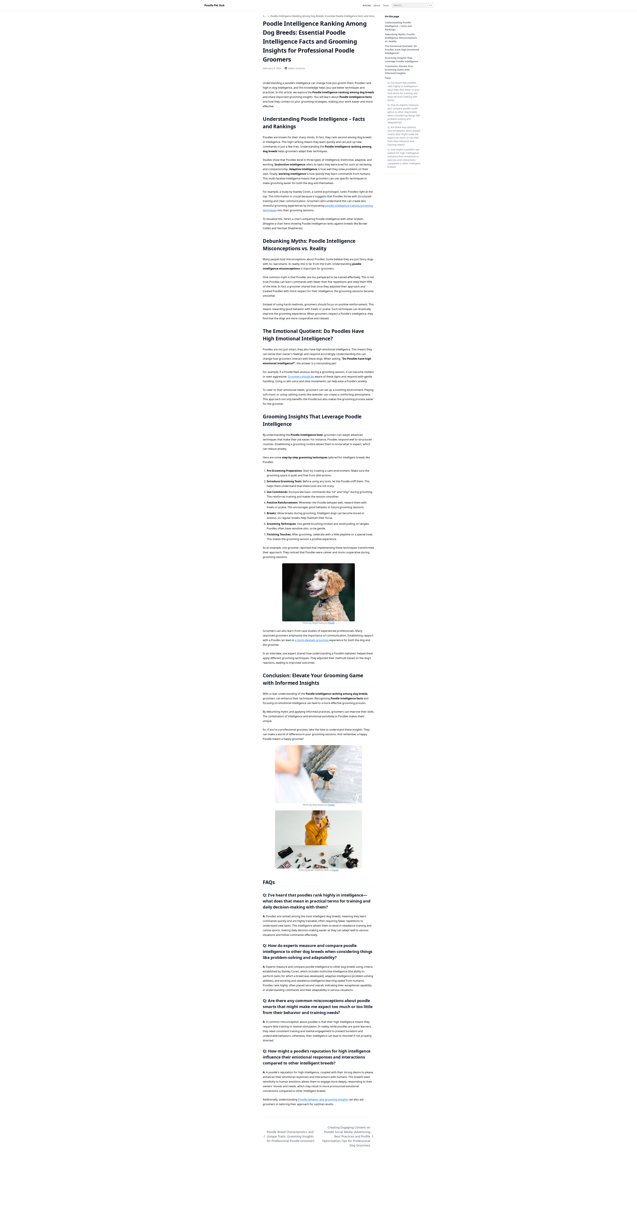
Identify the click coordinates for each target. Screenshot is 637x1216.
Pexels (331, 622)
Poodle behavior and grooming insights (323, 1099)
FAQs (388, 77)
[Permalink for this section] (300, 126)
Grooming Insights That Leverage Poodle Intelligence (401, 59)
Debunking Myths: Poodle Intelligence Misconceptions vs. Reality (401, 38)
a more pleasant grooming (312, 640)
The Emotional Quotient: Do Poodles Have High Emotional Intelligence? (402, 49)
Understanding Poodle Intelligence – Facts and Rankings (398, 26)
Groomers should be (301, 376)
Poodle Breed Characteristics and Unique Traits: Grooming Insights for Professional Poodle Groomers (291, 1136)
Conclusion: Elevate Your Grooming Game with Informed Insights (399, 70)
